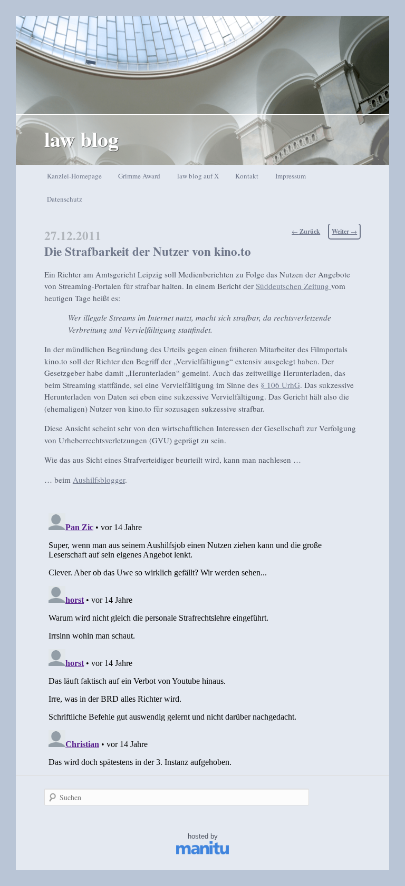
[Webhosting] (202, 852)
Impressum (290, 176)
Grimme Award (139, 176)
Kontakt (246, 176)
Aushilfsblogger (99, 479)
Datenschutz (64, 199)
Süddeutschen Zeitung (293, 286)
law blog (81, 138)
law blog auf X (198, 176)
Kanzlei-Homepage (74, 176)
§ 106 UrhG (280, 385)
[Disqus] (202, 640)
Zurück (306, 231)
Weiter (344, 231)
